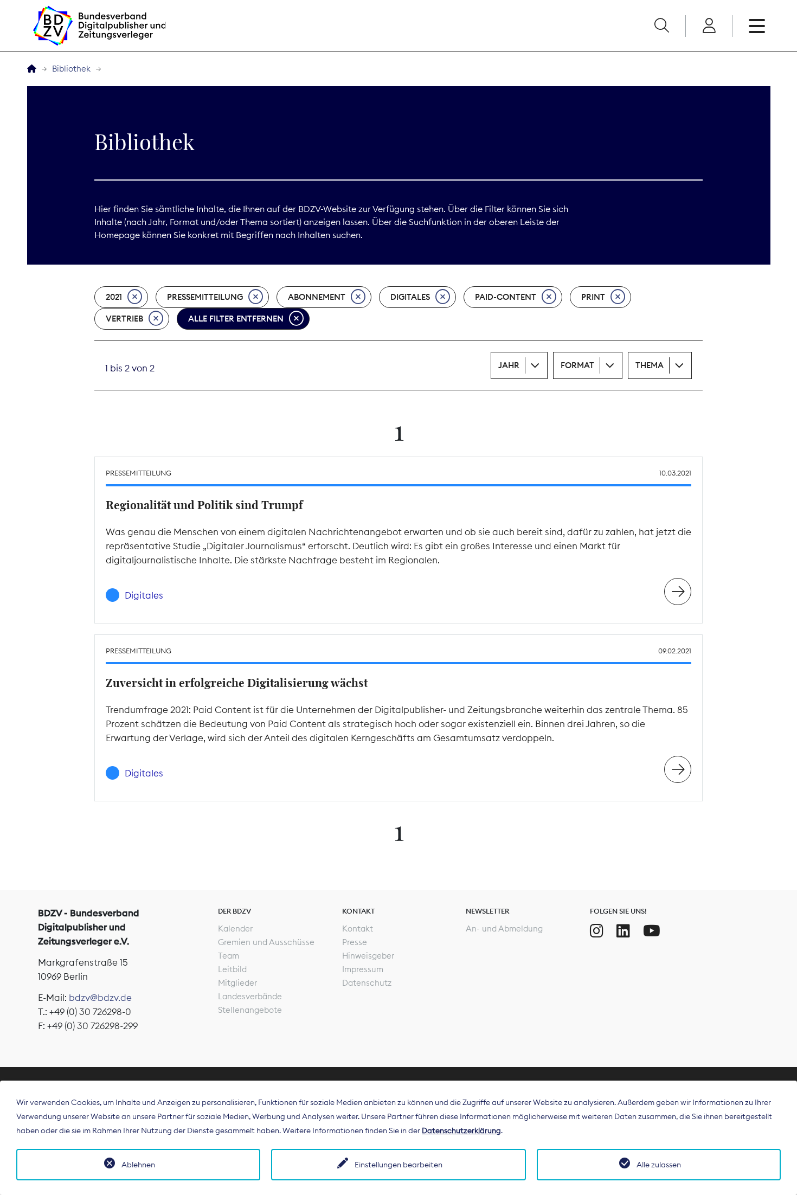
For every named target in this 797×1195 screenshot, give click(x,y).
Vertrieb (124, 318)
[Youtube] (651, 931)
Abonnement (316, 297)
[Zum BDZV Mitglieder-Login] (709, 26)
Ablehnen (138, 1165)
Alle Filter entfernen (236, 318)
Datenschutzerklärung (461, 1130)
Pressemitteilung (205, 297)
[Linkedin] (623, 931)
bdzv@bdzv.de (100, 998)
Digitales (410, 297)
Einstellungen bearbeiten (398, 1165)
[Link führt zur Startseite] (99, 25)
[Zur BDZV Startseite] (31, 69)
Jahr (508, 365)
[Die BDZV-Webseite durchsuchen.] (661, 26)
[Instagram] (596, 931)
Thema (649, 365)
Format (577, 365)
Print (593, 297)
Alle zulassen (659, 1165)
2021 (114, 297)
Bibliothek (71, 68)
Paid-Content (505, 297)
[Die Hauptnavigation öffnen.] (757, 26)
